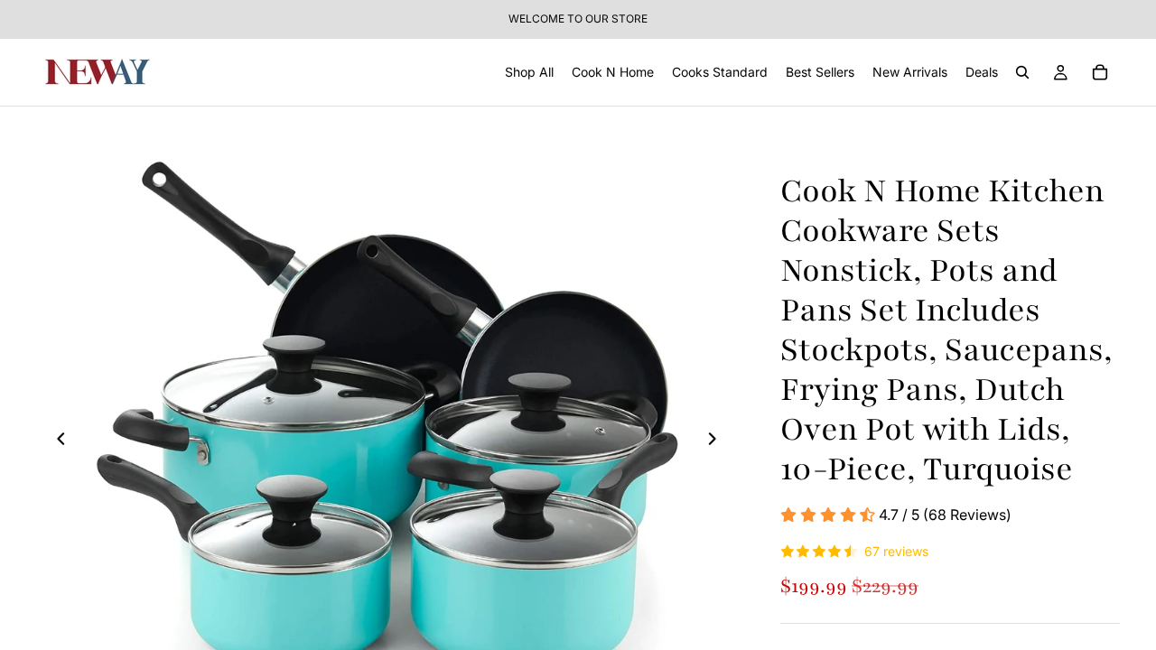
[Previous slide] (56, 441)
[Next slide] (717, 441)
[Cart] (1100, 72)
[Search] (1022, 72)
